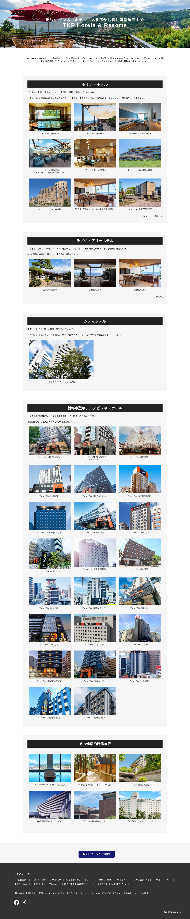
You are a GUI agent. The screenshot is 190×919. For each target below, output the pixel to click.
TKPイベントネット (163, 880)
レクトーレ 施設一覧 (153, 216)
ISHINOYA (158, 297)
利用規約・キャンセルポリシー (52, 893)
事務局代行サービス (85, 884)
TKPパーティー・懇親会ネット (47, 884)
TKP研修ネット (122, 880)
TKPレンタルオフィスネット (77, 880)
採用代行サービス (105, 884)
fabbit (44, 880)
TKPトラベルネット (124, 884)
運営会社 (127, 893)
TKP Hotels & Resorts (103, 880)
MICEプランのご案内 (96, 854)
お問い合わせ (19, 893)
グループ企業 (140, 893)
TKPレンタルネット (22, 884)
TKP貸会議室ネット (22, 880)
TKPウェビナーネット (142, 880)
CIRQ (36, 880)
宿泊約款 (32, 893)
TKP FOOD (69, 884)
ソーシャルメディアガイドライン (105, 893)
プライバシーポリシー (78, 893)
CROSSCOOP (56, 880)
